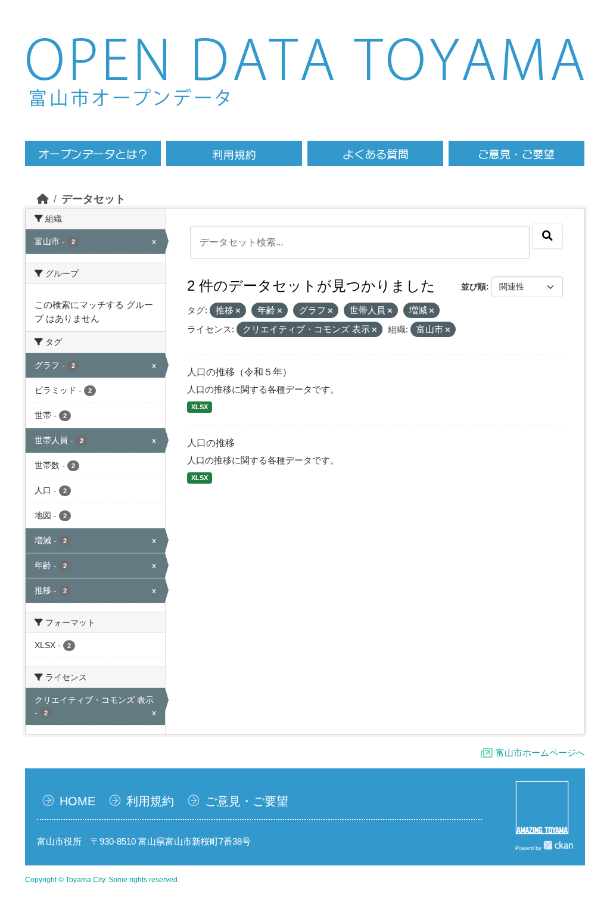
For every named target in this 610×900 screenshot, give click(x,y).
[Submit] (547, 236)
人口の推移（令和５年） (239, 372)
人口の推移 (211, 443)
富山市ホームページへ (540, 753)
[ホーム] (43, 199)
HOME (77, 801)
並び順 (473, 286)
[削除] (238, 310)
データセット (93, 199)
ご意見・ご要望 (246, 801)
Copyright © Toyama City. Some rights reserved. (102, 880)
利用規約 (150, 801)
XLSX (199, 406)
